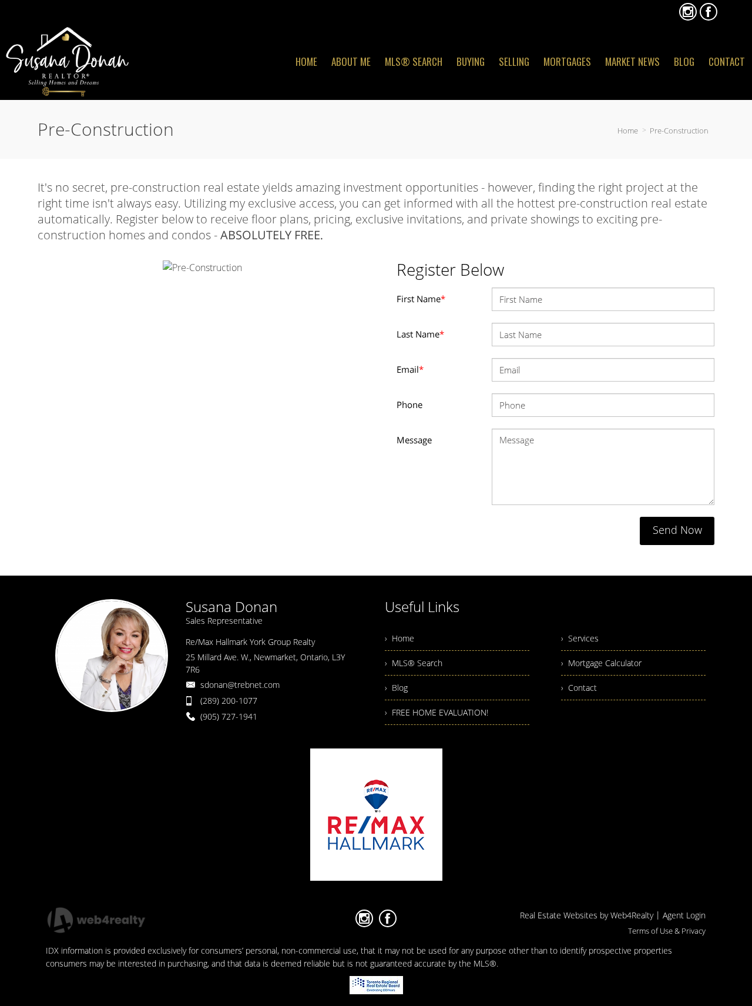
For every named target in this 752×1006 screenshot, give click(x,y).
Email (410, 369)
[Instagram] (688, 12)
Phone (409, 404)
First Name (421, 299)
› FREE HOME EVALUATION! (436, 712)
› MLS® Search (413, 663)
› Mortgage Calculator (601, 663)
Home (627, 130)
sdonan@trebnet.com (240, 684)
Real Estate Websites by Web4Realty (586, 915)
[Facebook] (708, 12)
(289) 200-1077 (228, 700)
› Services (580, 638)
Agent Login (684, 915)
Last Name (420, 334)
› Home (399, 638)
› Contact (579, 687)
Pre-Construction (679, 130)
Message (414, 440)
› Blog (396, 687)
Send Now (677, 530)
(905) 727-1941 (228, 716)
